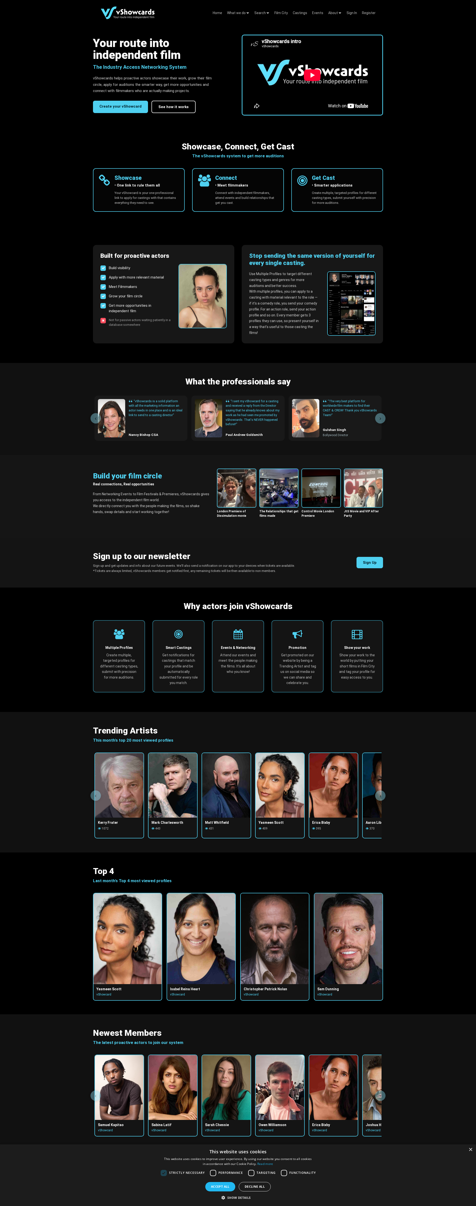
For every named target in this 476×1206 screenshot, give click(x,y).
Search (260, 13)
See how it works (173, 107)
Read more (265, 1164)
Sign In (352, 13)
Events (317, 13)
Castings (300, 13)
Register (369, 13)
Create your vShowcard (120, 106)
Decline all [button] (255, 1186)
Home (217, 13)
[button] (238, 1197)
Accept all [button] (220, 1186)
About (333, 13)
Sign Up (370, 562)
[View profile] (202, 296)
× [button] (470, 1150)
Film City (281, 13)
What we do (236, 13)
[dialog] (238, 1175)
